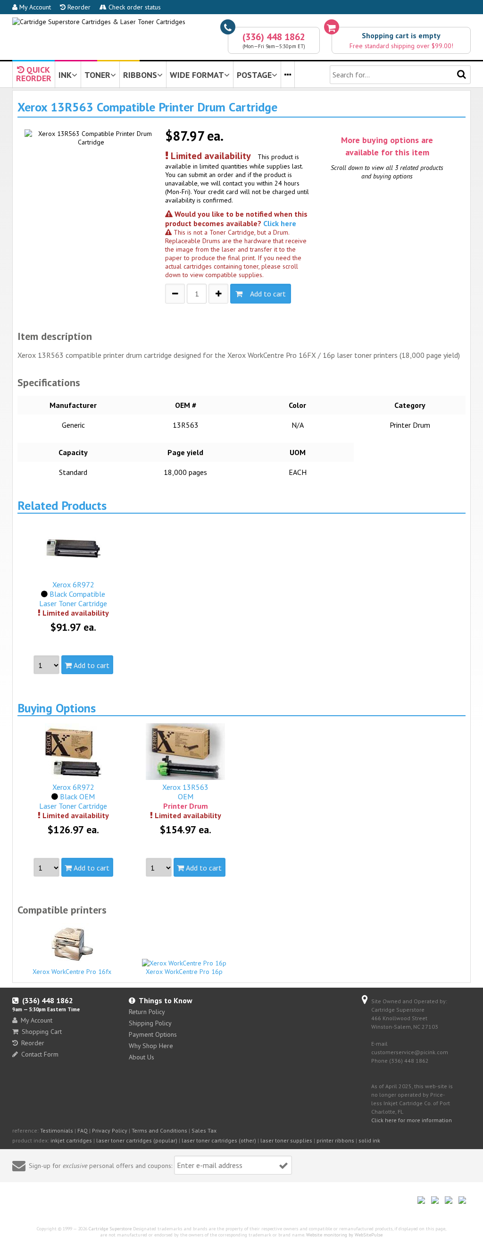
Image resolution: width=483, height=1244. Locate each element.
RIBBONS (140, 74)
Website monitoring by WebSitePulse (344, 1235)
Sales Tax (204, 1130)
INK (65, 74)
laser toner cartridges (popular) (136, 1140)
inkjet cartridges (71, 1140)
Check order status (134, 7)
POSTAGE (254, 74)
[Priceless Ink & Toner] (98, 21)
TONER (97, 74)
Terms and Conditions (159, 1130)
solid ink (369, 1140)
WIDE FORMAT (197, 74)
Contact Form (39, 1054)
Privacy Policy (109, 1130)
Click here (279, 223)
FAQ (82, 1130)
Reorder (78, 7)
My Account (34, 7)
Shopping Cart (42, 1031)
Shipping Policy (150, 1023)
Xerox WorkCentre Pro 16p (184, 971)
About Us (141, 1057)
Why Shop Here (151, 1045)
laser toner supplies (286, 1140)
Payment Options (153, 1034)
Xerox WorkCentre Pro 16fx (72, 971)
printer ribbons (335, 1140)
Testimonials (56, 1130)
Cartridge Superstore (110, 1229)
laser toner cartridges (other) (219, 1140)
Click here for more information (411, 1120)
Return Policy (147, 1011)
